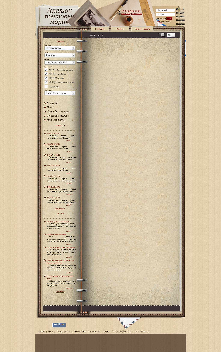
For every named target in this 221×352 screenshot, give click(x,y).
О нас (50, 107)
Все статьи (60, 292)
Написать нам (56, 119)
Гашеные (54, 86)
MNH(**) (61, 69)
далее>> (69, 141)
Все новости (60, 208)
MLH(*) (61, 82)
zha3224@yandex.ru (131, 13)
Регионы (120, 29)
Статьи (106, 331)
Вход (169, 18)
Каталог (52, 103)
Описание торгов (58, 115)
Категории (99, 29)
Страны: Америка (142, 29)
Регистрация (161, 18)
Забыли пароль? (164, 21)
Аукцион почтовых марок (59, 16)
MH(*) (57, 74)
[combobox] (59, 48)
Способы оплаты (58, 111)
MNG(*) (56, 78)
